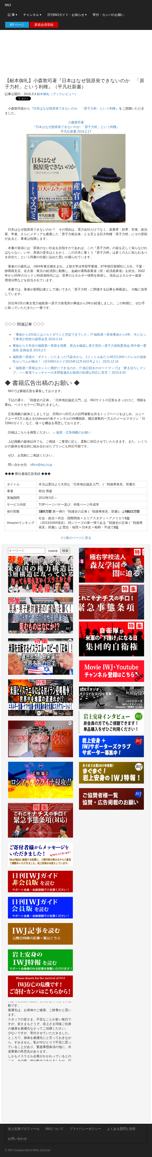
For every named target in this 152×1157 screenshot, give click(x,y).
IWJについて (55, 1128)
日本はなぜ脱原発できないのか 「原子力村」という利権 (74, 108)
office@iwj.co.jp (41, 464)
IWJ (8, 5)
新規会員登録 (43, 24)
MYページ (17, 24)
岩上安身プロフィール (24, 1128)
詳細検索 (53, 551)
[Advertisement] (76, 41)
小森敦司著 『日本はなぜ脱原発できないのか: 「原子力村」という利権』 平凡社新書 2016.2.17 (76, 127)
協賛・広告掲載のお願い (73, 432)
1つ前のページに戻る (76, 537)
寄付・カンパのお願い (108, 14)
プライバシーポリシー (85, 1128)
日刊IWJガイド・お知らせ (66, 14)
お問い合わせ (17, 1138)
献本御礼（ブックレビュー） (57, 94)
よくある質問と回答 (121, 1128)
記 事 (12, 14)
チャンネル (31, 14)
